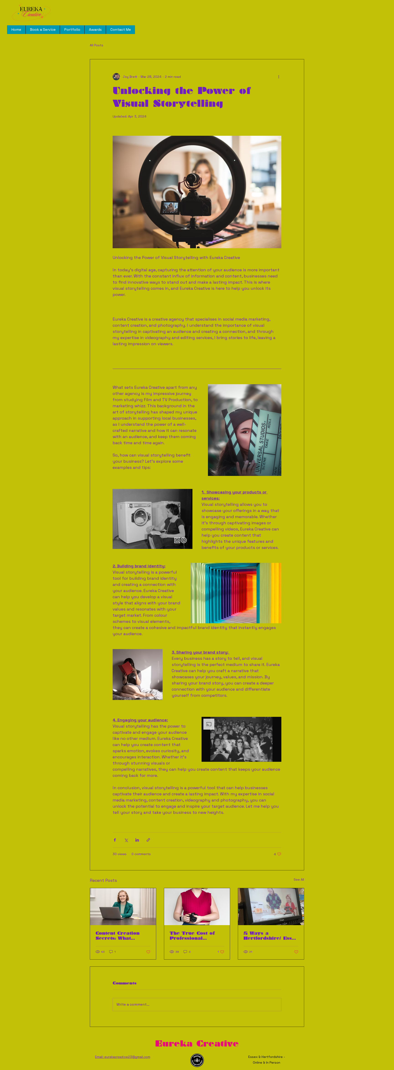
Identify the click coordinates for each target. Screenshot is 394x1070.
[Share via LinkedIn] (137, 840)
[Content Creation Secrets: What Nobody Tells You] (123, 906)
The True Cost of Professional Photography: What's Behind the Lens (197, 936)
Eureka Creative (197, 1043)
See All (299, 879)
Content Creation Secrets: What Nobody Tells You (119, 936)
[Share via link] (148, 840)
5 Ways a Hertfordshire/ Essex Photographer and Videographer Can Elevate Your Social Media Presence (271, 936)
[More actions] (278, 76)
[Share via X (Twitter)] (126, 840)
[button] (152, 519)
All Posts (96, 45)
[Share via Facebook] (115, 840)
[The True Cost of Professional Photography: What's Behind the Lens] (197, 906)
